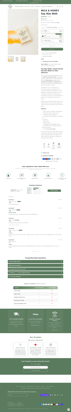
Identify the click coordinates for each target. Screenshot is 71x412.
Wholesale (38, 386)
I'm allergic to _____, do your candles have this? (19, 272)
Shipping (42, 20)
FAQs (17, 386)
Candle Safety (22, 386)
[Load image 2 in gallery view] (17, 59)
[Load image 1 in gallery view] (11, 59)
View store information (47, 56)
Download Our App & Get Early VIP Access (29, 388)
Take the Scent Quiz (35, 367)
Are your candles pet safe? (15, 261)
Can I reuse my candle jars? (15, 276)
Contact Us (54, 330)
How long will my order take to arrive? (17, 269)
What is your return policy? (15, 265)
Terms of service (39, 408)
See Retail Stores (35, 325)
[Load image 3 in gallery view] (23, 59)
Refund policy (27, 408)
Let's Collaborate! (50, 386)
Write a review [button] (54, 190)
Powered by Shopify (21, 408)
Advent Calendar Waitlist (45, 388)
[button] (33, 6)
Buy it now (52, 49)
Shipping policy (46, 408)
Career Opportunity (30, 386)
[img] (11, 199)
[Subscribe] (26, 395)
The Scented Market (14, 408)
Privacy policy (33, 408)
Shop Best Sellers (35, 370)
